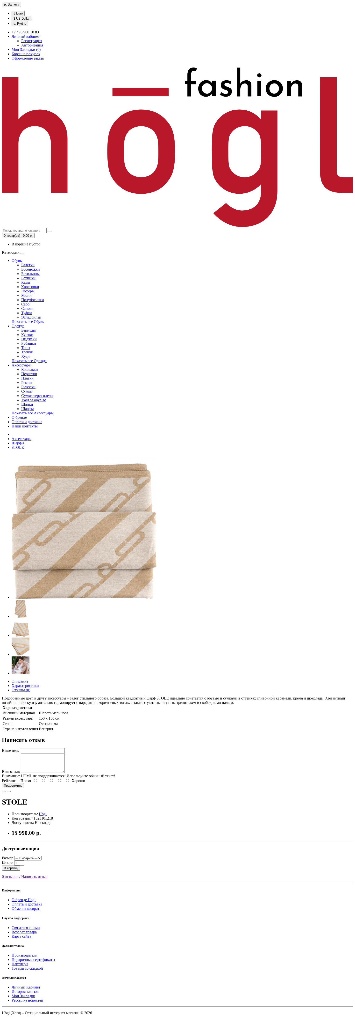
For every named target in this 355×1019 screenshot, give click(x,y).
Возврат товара (24, 932)
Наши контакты (25, 426)
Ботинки (28, 278)
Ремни (26, 382)
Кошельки (29, 369)
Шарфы (27, 409)
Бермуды (28, 330)
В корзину (11, 868)
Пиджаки (29, 339)
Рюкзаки (28, 387)
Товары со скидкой (27, 968)
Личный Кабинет (26, 987)
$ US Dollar (21, 18)
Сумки (26, 391)
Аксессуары (21, 365)
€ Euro (18, 13)
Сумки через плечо (37, 396)
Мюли (26, 295)
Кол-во (7, 863)
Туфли (26, 313)
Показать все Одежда (29, 361)
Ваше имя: (10, 750)
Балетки (28, 265)
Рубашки (28, 343)
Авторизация (32, 45)
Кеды (25, 282)
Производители (24, 955)
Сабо (25, 304)
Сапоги (27, 308)
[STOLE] (84, 597)
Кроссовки (30, 287)
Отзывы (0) (21, 690)
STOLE (18, 447)
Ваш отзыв (11, 771)
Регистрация (31, 41)
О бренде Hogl (24, 900)
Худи (25, 356)
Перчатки (29, 374)
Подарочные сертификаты (33, 960)
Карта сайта (21, 936)
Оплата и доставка (27, 422)
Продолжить (13, 785)
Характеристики (25, 686)
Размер (7, 858)
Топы (25, 348)
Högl (43, 814)
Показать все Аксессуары (33, 413)
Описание (20, 681)
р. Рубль (20, 23)
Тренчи (27, 352)
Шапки (27, 404)
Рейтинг (9, 781)
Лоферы (28, 291)
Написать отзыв (34, 877)
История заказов (25, 991)
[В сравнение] (9, 791)
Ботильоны (30, 274)
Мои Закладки (23, 996)
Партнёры (20, 964)
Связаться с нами (26, 928)
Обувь (17, 261)
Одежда (18, 326)
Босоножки (30, 269)
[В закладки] (4, 791)
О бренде (19, 417)
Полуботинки (32, 300)
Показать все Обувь (28, 321)
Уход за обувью (33, 400)
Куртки (27, 335)
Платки (27, 378)
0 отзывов (10, 877)
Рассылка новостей (27, 1000)
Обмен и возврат (25, 908)
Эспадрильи (31, 317)
